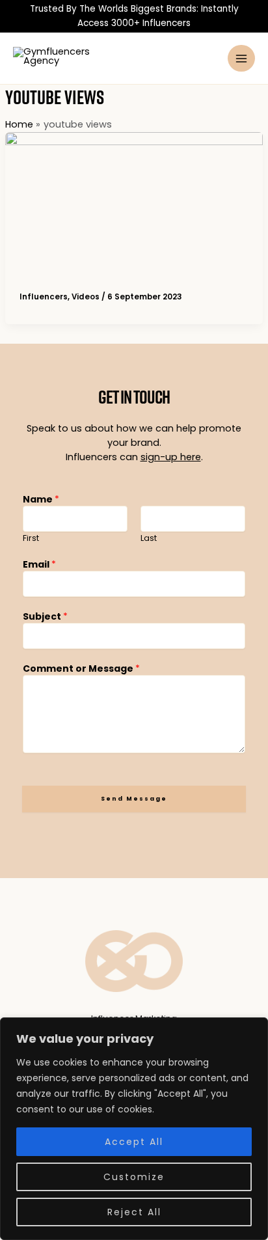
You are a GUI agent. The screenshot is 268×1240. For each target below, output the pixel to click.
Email (39, 564)
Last (149, 538)
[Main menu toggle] (241, 58)
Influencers (44, 297)
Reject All (134, 1212)
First (31, 538)
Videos (86, 297)
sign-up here (171, 456)
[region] (134, 1128)
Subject (45, 616)
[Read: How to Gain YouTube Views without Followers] (134, 204)
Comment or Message (81, 668)
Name (41, 499)
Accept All (134, 1141)
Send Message (134, 798)
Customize (134, 1176)
